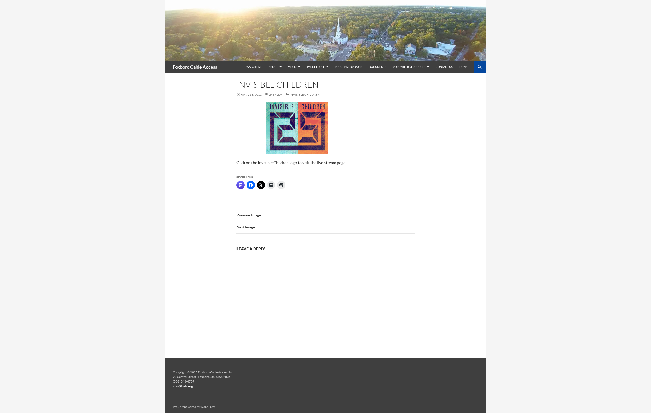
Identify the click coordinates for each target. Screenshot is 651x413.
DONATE (464, 66)
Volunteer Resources (409, 66)
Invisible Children (305, 94)
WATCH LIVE (254, 66)
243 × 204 (276, 94)
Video (292, 66)
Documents (377, 66)
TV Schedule (316, 66)
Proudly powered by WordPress (194, 407)
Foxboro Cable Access (195, 67)
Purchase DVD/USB (348, 66)
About (273, 66)
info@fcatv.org (183, 386)
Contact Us (444, 66)
